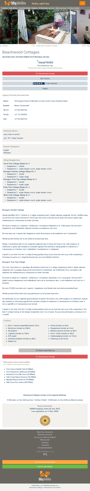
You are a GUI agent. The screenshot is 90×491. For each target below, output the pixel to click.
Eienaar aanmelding (45, 466)
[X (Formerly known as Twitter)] (46, 454)
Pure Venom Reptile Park (19, 369)
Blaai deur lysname (45, 435)
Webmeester (45, 440)
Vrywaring (45, 445)
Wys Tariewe (45, 78)
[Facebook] (44, 454)
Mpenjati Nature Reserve (20, 380)
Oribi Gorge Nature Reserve (21, 377)
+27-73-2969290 (20, 114)
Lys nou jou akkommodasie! (45, 437)
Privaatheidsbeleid (45, 448)
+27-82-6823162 (20, 110)
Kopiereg (45, 442)
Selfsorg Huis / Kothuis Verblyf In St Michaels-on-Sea (25, 57)
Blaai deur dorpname (45, 432)
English (45, 88)
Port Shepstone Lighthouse (20, 372)
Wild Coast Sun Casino (19, 382)
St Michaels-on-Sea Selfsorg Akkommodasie (65, 400)
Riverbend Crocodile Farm (20, 374)
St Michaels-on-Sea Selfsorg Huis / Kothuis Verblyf (27, 400)
